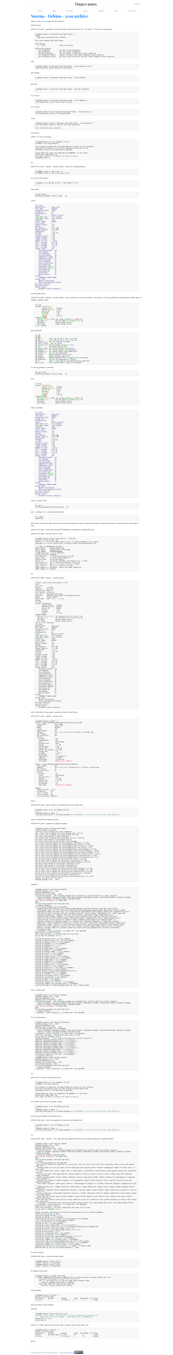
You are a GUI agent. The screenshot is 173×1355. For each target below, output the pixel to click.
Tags (116, 11)
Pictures (70, 11)
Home (40, 11)
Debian (44, 21)
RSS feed (131, 11)
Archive (101, 11)
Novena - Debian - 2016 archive (59, 16)
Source (137, 4)
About (85, 11)
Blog (54, 11)
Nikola (71, 1353)
